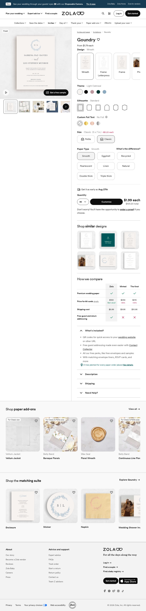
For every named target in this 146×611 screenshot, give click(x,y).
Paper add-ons (92, 23)
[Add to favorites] (98, 40)
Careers (9, 573)
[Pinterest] (109, 591)
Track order (54, 564)
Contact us (53, 577)
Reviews (9, 564)
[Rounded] (89, 107)
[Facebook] (104, 591)
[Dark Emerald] (98, 92)
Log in (106, 563)
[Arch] (107, 107)
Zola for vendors (134, 4)
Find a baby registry (112, 571)
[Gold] (86, 123)
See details (128, 365)
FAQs (51, 559)
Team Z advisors (56, 581)
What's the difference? (128, 148)
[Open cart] (109, 13)
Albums (108, 23)
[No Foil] (80, 123)
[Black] (86, 92)
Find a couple (51, 13)
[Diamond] (124, 107)
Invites (51, 23)
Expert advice (34, 13)
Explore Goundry (128, 479)
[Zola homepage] (73, 13)
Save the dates (36, 23)
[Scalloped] (98, 107)
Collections (19, 23)
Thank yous (76, 23)
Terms (18, 605)
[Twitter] (113, 591)
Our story (10, 555)
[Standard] (80, 107)
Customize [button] (106, 202)
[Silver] (98, 123)
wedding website (127, 337)
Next (65, 106)
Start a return (55, 568)
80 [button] (81, 202)
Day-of (62, 23)
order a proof (127, 209)
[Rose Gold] (92, 123)
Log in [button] (119, 13)
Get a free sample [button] (58, 92)
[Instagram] (118, 591)
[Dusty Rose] (92, 92)
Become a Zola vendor (16, 559)
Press (8, 577)
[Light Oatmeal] (80, 92)
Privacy (9, 605)
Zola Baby (111, 4)
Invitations (97, 32)
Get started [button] (133, 13)
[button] (6, 92)
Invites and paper (83, 32)
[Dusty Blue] (104, 92)
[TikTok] (122, 591)
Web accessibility (57, 605)
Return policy (54, 573)
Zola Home (121, 4)
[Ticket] (115, 107)
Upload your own (122, 23)
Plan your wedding (14, 13)
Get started (111, 581)
